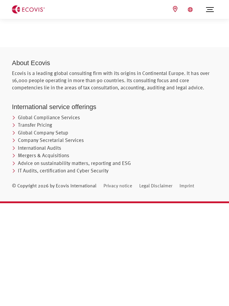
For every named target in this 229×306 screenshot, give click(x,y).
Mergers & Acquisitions (43, 155)
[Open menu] (210, 9)
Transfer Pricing (35, 125)
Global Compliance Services (49, 117)
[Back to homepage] (28, 9)
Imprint (187, 185)
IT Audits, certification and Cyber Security (63, 170)
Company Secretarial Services (51, 140)
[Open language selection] (191, 9)
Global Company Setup (43, 132)
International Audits (39, 148)
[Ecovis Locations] (176, 9)
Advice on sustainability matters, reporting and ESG (74, 163)
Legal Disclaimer (155, 185)
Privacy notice (117, 185)
